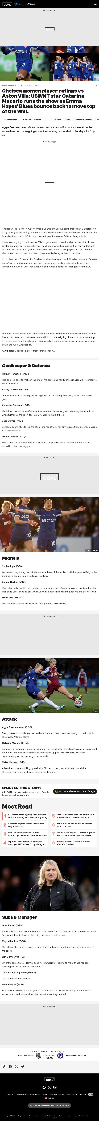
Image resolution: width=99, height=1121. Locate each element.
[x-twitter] (49, 1087)
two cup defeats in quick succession (67, 340)
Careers (44, 1094)
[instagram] (55, 1087)
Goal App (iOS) (71, 1094)
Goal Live (82, 1094)
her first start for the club (59, 748)
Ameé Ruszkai (8, 85)
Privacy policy (35, 1094)
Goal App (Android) (57, 1094)
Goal (15, 1116)
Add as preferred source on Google (77, 791)
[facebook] (44, 1087)
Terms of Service (21, 1094)
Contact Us (9, 1094)
